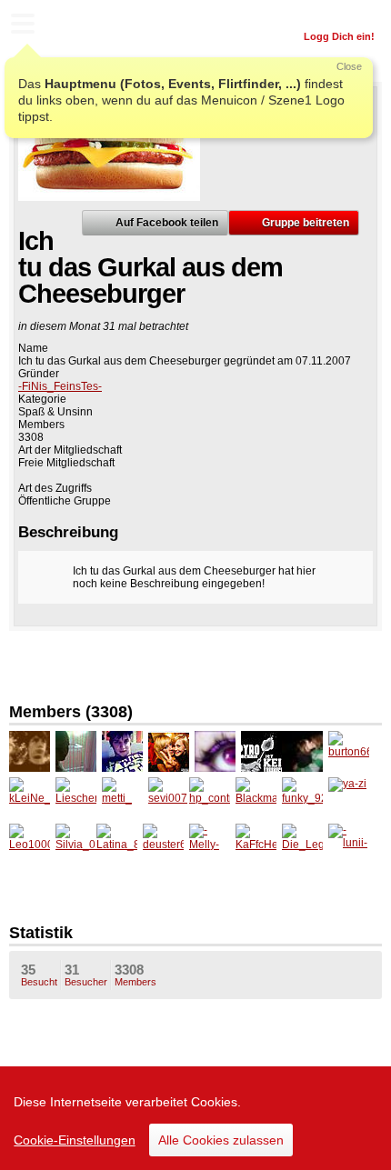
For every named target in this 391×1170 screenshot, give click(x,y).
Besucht (39, 974)
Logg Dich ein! (339, 36)
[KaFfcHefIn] (256, 844)
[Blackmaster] (256, 797)
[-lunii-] (348, 844)
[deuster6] (163, 844)
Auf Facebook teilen (166, 222)
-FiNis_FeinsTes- (60, 386)
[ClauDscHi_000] (168, 751)
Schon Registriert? (330, 13)
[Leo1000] (29, 844)
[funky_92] (302, 797)
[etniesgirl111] (302, 751)
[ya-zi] (348, 797)
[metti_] (122, 797)
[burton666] (348, 751)
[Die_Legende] (302, 844)
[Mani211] (261, 751)
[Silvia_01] (75, 844)
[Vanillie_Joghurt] (215, 751)
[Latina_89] (116, 844)
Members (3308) (71, 712)
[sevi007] (168, 797)
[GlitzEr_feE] (75, 751)
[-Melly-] (209, 844)
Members (135, 974)
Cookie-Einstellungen (74, 1140)
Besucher (86, 974)
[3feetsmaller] (122, 751)
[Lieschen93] (75, 797)
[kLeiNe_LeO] (29, 797)
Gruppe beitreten (305, 222)
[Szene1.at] (90, 26)
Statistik (41, 933)
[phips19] (29, 751)
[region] (195, 1118)
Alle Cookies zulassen (221, 1140)
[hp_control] (209, 797)
